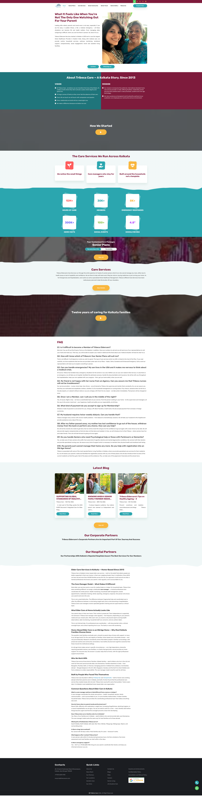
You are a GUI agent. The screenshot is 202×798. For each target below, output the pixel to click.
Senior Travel (104, 5)
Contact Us (110, 769)
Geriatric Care (90, 781)
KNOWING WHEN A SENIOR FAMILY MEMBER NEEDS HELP (100, 498)
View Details (101, 288)
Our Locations (90, 778)
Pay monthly (108, 249)
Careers (109, 778)
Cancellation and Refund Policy (137, 775)
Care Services (81, 5)
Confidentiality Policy (134, 772)
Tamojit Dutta (108, 677)
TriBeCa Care (94, 793)
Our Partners (90, 775)
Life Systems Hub (112, 784)
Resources (123, 5)
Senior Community (93, 5)
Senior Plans (72, 5)
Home (64, 5)
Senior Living (111, 781)
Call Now (93, 66)
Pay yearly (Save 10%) (93, 249)
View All (101, 257)
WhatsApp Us (107, 66)
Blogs (109, 772)
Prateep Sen (97, 677)
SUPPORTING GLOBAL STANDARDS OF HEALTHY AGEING (68, 498)
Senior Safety (114, 5)
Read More (63, 514)
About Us (89, 769)
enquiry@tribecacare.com (62, 778)
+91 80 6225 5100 (60, 774)
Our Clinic (89, 784)
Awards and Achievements (136, 769)
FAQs (108, 775)
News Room (89, 772)
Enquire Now (140, 5)
